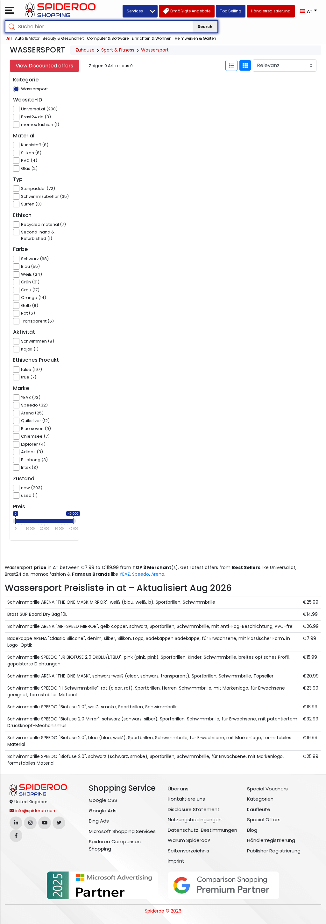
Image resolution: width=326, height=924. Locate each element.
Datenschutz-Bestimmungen (202, 830)
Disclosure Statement (194, 809)
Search (205, 26)
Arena (157, 574)
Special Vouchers (267, 788)
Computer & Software (108, 38)
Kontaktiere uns (186, 798)
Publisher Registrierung (274, 850)
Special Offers (263, 819)
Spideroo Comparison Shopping (115, 845)
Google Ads (103, 810)
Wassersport (155, 50)
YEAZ (124, 574)
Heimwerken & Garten (195, 38)
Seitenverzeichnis (188, 850)
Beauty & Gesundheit (63, 38)
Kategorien (260, 798)
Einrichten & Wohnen (152, 38)
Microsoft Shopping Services (122, 831)
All (9, 38)
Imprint (176, 861)
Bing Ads (99, 820)
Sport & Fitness (117, 50)
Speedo (140, 574)
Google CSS (103, 800)
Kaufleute (258, 809)
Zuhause (85, 50)
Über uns (178, 788)
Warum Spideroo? (189, 840)
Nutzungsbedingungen (195, 819)
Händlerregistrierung (271, 840)
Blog (252, 830)
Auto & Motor (27, 38)
